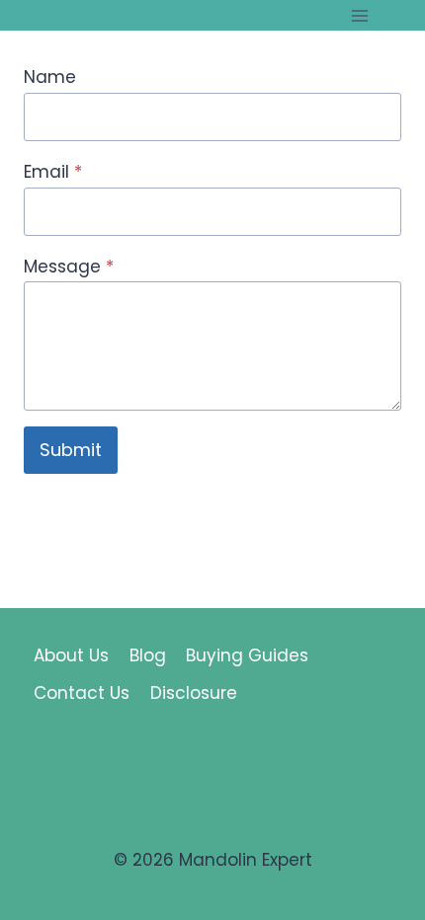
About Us (71, 655)
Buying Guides (247, 655)
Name (50, 77)
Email (53, 172)
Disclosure (193, 693)
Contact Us (81, 693)
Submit (71, 449)
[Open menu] (359, 15)
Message (69, 266)
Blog (147, 655)
